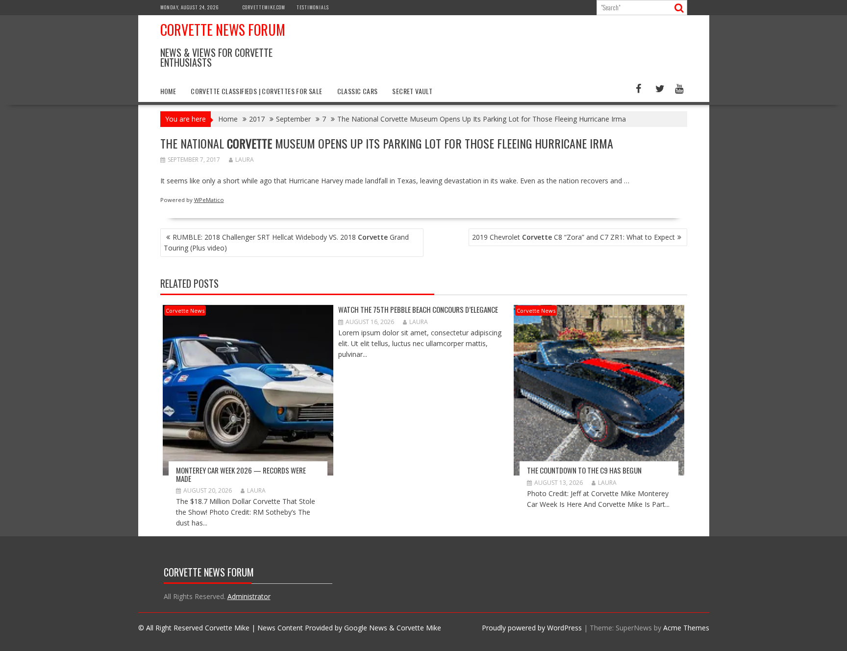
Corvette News (185, 310)
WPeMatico (209, 199)
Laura (244, 159)
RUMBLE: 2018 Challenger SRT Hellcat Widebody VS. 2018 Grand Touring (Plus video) (286, 242)
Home (168, 91)
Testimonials (313, 7)
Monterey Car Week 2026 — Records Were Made (241, 474)
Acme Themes (686, 627)
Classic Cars (357, 91)
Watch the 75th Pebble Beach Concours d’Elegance (418, 309)
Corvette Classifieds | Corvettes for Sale (256, 91)
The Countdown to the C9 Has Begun (584, 470)
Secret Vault (412, 91)
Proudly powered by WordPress (532, 627)
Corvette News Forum (222, 30)
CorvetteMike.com (264, 7)
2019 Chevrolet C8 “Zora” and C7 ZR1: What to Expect (573, 237)
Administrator (249, 596)
